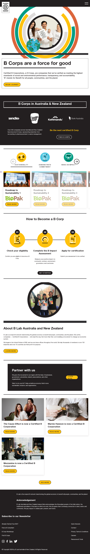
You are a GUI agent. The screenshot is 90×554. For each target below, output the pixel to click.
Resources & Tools (77, 539)
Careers (73, 535)
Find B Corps (6, 535)
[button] (76, 161)
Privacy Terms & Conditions (79, 531)
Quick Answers (75, 524)
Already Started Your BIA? (10, 524)
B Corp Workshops (8, 531)
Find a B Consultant (8, 528)
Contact (73, 528)
